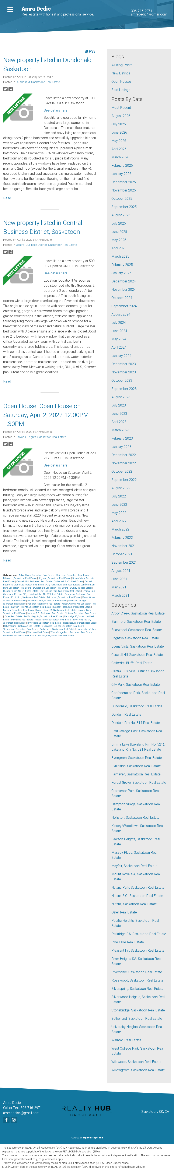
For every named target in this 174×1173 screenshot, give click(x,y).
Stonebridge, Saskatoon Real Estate (21, 629)
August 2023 (120, 397)
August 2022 (120, 488)
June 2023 (119, 413)
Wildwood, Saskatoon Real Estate (20, 635)
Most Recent (121, 107)
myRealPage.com (93, 1137)
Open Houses (121, 81)
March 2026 (120, 157)
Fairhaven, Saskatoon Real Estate (64, 597)
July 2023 (118, 405)
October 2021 (121, 554)
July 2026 (118, 124)
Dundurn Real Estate (81, 587)
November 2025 (123, 190)
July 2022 (118, 496)
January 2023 (121, 446)
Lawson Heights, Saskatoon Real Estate (41, 437)
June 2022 (119, 504)
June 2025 (119, 231)
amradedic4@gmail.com (149, 14)
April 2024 (118, 347)
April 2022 (118, 521)
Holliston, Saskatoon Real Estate (43, 603)
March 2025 (120, 256)
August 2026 (120, 116)
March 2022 (120, 529)
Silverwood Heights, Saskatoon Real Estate (63, 626)
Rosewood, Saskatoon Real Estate (80, 622)
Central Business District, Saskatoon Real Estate (46, 245)
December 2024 (123, 281)
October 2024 (121, 297)
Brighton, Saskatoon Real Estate (54, 578)
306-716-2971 (141, 11)
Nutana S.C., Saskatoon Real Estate (45, 613)
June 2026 (119, 132)
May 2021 (118, 587)
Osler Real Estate (13, 616)
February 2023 (122, 438)
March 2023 (120, 430)
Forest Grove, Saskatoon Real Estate (138, 782)
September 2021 (124, 562)
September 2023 (124, 388)
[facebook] (7, 1120)
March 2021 (120, 595)
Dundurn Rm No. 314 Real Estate (20, 591)
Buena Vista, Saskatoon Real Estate (137, 646)
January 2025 (121, 273)
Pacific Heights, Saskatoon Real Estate (43, 616)
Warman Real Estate (38, 632)
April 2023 (118, 422)
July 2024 (118, 322)
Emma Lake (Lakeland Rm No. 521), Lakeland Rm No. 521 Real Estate (49, 592)
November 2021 (123, 546)
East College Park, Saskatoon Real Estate (60, 591)
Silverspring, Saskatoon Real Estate (22, 626)
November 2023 (123, 372)
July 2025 (118, 223)
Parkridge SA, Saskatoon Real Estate (138, 934)
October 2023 (121, 380)
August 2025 (120, 215)
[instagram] (14, 1120)
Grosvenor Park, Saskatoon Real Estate (47, 600)
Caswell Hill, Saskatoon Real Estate (34, 581)
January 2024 (121, 355)
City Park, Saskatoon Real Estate (62, 584)
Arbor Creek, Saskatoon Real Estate (37, 575)
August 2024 (120, 314)
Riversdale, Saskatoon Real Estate (44, 622)
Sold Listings (120, 89)
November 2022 (123, 463)
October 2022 (121, 471)
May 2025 (118, 240)
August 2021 (120, 570)
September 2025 (124, 206)
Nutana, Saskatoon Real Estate (80, 613)
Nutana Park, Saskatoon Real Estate (137, 887)
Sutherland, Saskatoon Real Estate (57, 629)
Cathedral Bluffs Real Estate (68, 581)
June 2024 (119, 331)
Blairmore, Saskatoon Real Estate (73, 575)
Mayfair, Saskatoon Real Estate (19, 610)
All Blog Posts (121, 65)
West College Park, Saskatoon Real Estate (72, 632)
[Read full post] (22, 113)
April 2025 (118, 248)
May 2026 (118, 140)
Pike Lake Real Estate (22, 619)
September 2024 (124, 306)
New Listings (120, 73)
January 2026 (121, 173)
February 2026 (122, 165)
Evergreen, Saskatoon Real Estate (136, 757)
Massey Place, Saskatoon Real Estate (72, 607)
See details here (55, 110)
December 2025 (123, 182)
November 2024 (123, 289)
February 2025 (122, 264)
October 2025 (121, 198)
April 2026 (118, 149)
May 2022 (118, 512)
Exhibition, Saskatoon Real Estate (28, 597)
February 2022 (122, 537)
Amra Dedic (36, 9)
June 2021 (119, 579)
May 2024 (118, 339)
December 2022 (123, 455)
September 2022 (124, 479)
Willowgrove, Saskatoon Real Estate (56, 635)
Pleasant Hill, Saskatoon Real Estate (53, 619)
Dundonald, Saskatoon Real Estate (38, 82)
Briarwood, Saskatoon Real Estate (20, 578)
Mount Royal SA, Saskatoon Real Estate (56, 610)
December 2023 (123, 364)
